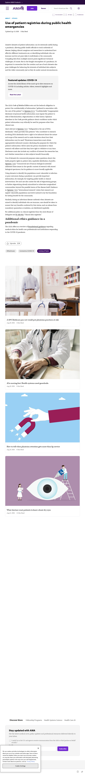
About (7, 18)
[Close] (38, 748)
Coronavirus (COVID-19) (26, 251)
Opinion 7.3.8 (10, 164)
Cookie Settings (20, 766)
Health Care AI (69, 720)
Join (32, 8)
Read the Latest (15, 95)
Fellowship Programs (34, 720)
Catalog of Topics (44, 251)
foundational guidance (37, 226)
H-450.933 (20, 215)
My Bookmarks (80, 14)
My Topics (70, 14)
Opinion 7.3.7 (22, 129)
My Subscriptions (59, 14)
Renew (43, 8)
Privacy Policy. (31, 761)
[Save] (77, 771)
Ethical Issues (11, 251)
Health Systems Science (53, 720)
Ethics (14, 18)
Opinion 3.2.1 (29, 111)
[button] (42, 2)
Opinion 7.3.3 (12, 190)
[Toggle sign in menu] (78, 8)
